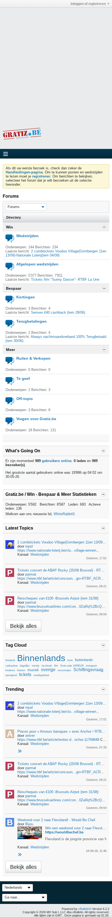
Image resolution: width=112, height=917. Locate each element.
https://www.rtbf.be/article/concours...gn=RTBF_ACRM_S (62, 578)
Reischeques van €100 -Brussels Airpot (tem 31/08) (57, 598)
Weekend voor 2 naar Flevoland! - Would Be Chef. (56, 820)
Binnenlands (41, 658)
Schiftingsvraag (88, 669)
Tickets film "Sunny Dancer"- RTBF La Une (65, 279)
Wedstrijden (27, 236)
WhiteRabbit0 (64, 514)
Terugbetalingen (31, 321)
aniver (30, 735)
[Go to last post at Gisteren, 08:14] (19, 751)
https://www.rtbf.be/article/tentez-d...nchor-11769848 (58, 740)
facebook (47, 665)
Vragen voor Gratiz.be (36, 419)
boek (70, 660)
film (56, 665)
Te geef (23, 378)
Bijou (29, 824)
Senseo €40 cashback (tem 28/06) (58, 312)
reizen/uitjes (64, 670)
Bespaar (13, 288)
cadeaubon (11, 665)
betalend (10, 660)
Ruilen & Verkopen (33, 358)
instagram (91, 665)
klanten (21, 670)
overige (48, 669)
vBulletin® (84, 908)
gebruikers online (56, 461)
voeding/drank (41, 675)
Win (9, 227)
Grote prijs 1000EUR (72, 665)
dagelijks (25, 665)
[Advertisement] (56, 64)
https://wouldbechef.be (64, 832)
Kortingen (25, 297)
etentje (35, 665)
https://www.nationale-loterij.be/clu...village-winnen (56, 550)
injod (29, 546)
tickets (25, 674)
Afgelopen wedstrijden (37, 264)
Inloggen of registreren (88, 4)
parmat (30, 574)
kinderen (10, 670)
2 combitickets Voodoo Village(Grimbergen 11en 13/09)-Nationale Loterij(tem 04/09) (55, 253)
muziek (33, 670)
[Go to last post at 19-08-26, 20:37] (19, 855)
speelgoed (11, 675)
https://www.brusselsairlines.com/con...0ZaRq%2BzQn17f (62, 606)
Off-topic (24, 398)
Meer (10, 349)
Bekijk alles (23, 626)
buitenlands (84, 660)
